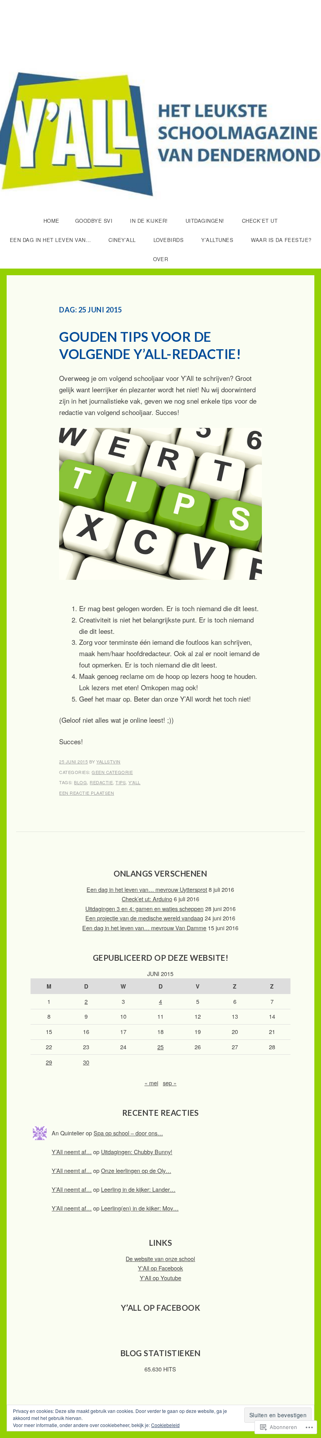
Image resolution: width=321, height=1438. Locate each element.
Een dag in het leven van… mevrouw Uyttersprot (147, 889)
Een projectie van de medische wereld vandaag (144, 918)
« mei (151, 1083)
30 (86, 1062)
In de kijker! (149, 220)
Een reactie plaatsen (86, 793)
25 (160, 1047)
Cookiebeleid (165, 1425)
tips (120, 782)
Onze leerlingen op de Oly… (136, 1170)
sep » (170, 1083)
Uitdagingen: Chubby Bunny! (136, 1152)
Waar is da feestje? (281, 240)
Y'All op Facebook (160, 1268)
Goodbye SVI (94, 220)
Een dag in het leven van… (50, 240)
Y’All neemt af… (72, 1152)
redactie (101, 782)
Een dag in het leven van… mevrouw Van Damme (144, 928)
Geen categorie (112, 772)
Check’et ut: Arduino (147, 899)
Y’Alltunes (217, 240)
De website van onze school (160, 1258)
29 (49, 1062)
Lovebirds (168, 240)
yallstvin (108, 761)
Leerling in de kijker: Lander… (138, 1189)
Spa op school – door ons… (128, 1133)
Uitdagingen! (205, 220)
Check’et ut (260, 220)
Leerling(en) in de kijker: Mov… (140, 1208)
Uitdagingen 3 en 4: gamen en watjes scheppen (144, 908)
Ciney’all (122, 240)
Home (51, 220)
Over (160, 259)
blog (80, 782)
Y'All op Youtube (160, 1278)
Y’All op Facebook (160, 1307)
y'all (134, 782)
